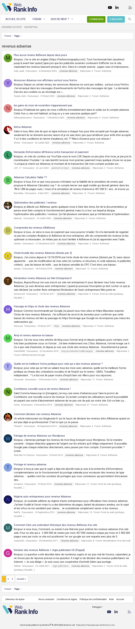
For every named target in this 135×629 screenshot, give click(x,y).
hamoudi (18, 326)
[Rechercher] (129, 19)
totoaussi (19, 379)
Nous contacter (46, 599)
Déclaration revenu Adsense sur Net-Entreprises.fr (43, 278)
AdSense (106, 71)
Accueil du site (15, 19)
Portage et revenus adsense (30, 464)
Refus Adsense (23, 127)
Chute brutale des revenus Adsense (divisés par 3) (43, 253)
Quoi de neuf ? (60, 19)
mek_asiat (19, 71)
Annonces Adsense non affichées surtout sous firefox (45, 80)
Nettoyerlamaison (23, 117)
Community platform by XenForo (47, 625)
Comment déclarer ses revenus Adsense (37, 414)
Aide (111, 599)
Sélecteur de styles (14, 599)
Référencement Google (33, 355)
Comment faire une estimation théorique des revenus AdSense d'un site (55, 525)
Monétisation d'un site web (117, 540)
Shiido (17, 142)
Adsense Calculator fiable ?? (30, 177)
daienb (17, 243)
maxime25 (19, 540)
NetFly (17, 512)
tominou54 (19, 294)
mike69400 (19, 351)
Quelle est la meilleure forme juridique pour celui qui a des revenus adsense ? (58, 363)
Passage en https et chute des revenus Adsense (42, 306)
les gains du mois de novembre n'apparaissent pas (43, 105)
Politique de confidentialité (93, 599)
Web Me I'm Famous (24, 455)
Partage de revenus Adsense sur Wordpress (39, 435)
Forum (37, 19)
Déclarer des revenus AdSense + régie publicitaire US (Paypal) (49, 550)
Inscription (30, 27)
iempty (17, 268)
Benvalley (18, 193)
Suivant (20, 579)
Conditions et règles (67, 599)
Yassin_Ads (20, 96)
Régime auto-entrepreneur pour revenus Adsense (42, 496)
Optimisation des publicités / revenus (35, 202)
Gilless (17, 566)
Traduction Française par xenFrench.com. (95, 625)
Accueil (120, 599)
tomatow (18, 484)
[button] (44, 19)
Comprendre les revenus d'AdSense (34, 227)
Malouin (18, 218)
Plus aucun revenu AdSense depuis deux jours (40, 55)
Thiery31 (18, 426)
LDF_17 (17, 168)
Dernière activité (12, 27)
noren (17, 404)
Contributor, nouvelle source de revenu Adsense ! (42, 388)
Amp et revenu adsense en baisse (33, 335)
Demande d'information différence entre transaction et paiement (51, 152)
